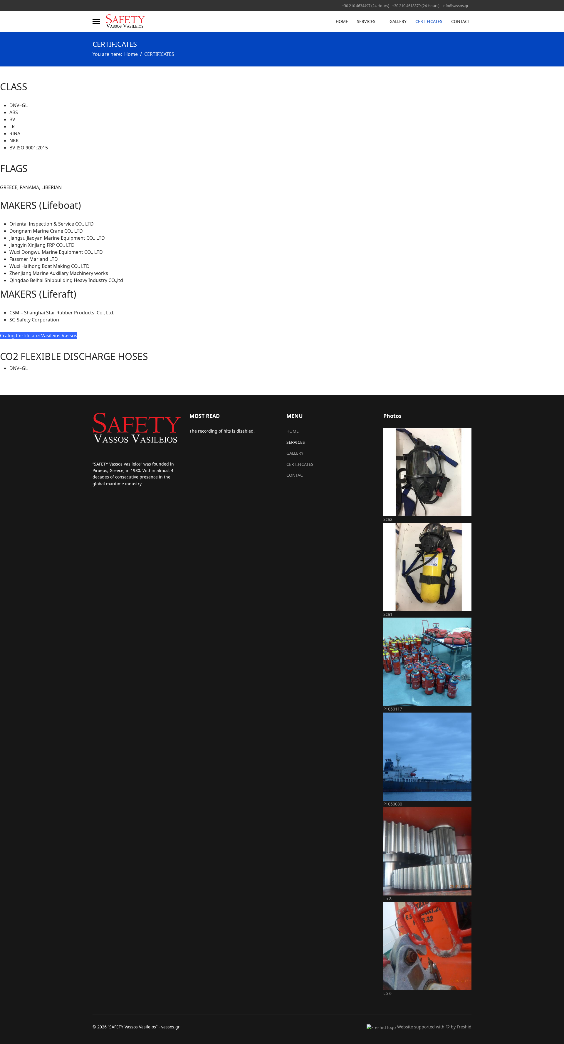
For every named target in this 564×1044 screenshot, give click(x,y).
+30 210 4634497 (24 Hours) (365, 5)
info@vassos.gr (455, 5)
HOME (342, 21)
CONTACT (460, 21)
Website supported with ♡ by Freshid (434, 1027)
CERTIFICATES (428, 21)
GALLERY (398, 21)
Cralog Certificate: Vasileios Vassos (38, 335)
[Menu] (96, 21)
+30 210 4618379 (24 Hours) (415, 5)
